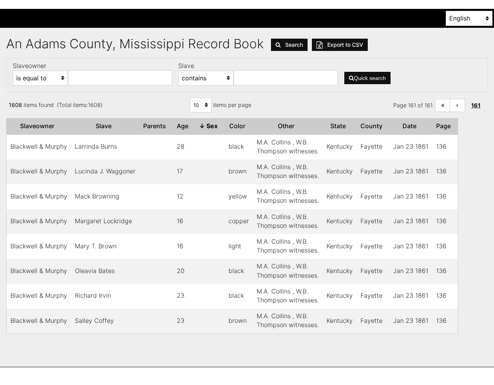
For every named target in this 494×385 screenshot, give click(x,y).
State (339, 126)
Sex (210, 126)
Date (411, 126)
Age (184, 126)
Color (239, 126)
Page (445, 126)
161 (475, 105)
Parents (156, 126)
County (373, 126)
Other (288, 126)
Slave (105, 126)
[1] (442, 105)
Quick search (370, 78)
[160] (457, 105)
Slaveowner (39, 126)
